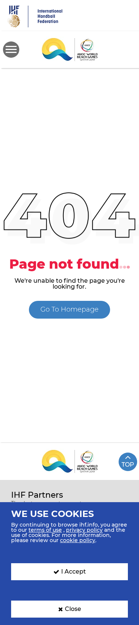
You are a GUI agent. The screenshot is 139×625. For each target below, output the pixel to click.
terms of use (45, 530)
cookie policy (77, 540)
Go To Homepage (69, 309)
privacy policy (84, 530)
